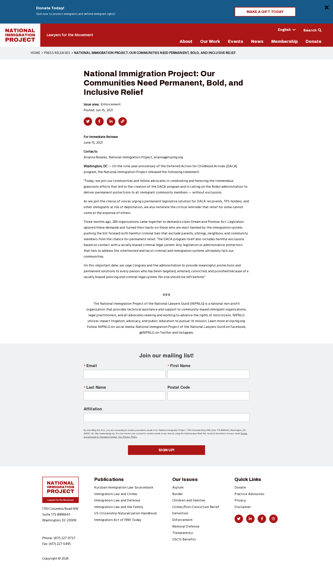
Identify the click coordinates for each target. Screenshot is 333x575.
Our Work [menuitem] (210, 41)
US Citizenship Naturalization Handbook (125, 513)
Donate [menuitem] (313, 41)
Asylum (178, 487)
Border (177, 494)
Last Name (96, 387)
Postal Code (178, 387)
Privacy (240, 500)
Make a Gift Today (265, 12)
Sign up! (167, 450)
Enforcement (182, 520)
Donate (240, 487)
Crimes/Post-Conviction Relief (195, 507)
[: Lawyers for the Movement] (20, 35)
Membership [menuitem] (284, 41)
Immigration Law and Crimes (115, 494)
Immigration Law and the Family (118, 507)
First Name (180, 365)
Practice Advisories (249, 494)
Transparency (182, 533)
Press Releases (57, 53)
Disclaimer (243, 507)
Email (91, 365)
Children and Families (188, 500)
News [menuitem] (257, 41)
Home (35, 53)
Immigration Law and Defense (117, 500)
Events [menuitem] (235, 41)
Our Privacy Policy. (127, 436)
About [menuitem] (186, 41)
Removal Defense (185, 526)
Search (310, 30)
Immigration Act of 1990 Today (117, 520)
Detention (180, 513)
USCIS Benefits (184, 539)
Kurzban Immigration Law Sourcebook (123, 487)
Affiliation (93, 409)
